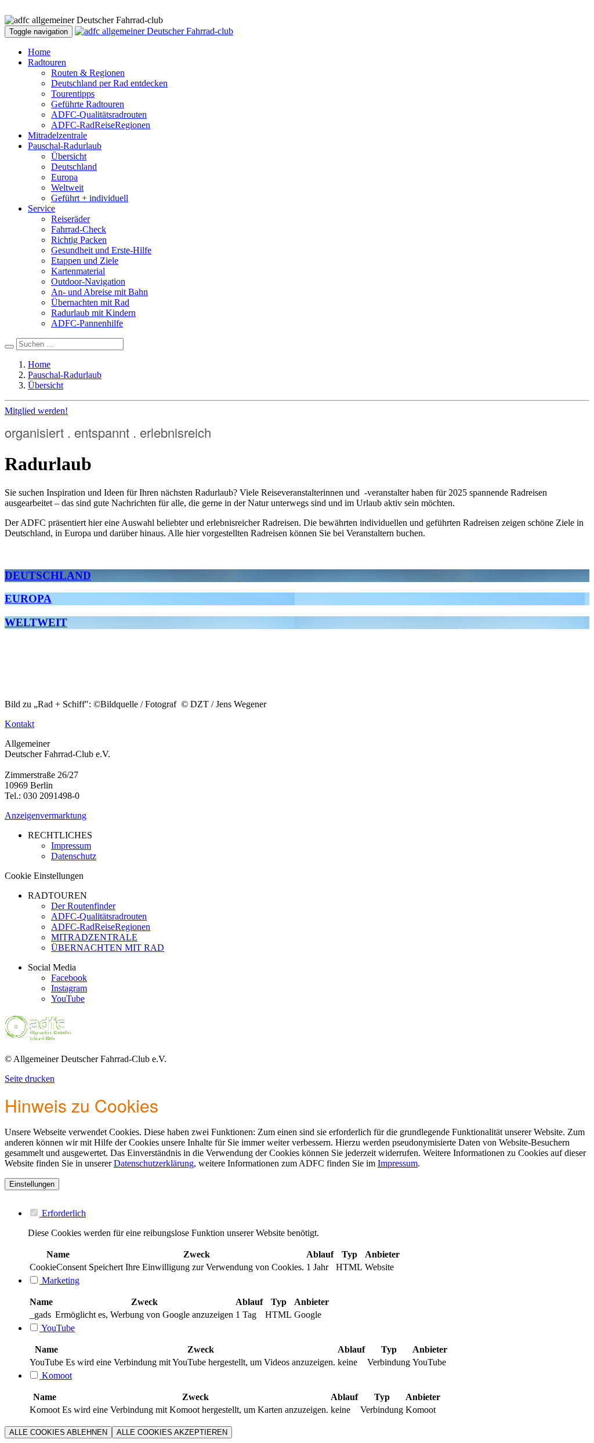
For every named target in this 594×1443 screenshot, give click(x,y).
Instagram (69, 988)
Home (39, 52)
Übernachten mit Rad (90, 302)
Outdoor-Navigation (88, 281)
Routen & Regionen (88, 73)
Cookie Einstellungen (44, 876)
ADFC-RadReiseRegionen (100, 125)
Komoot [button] (55, 1375)
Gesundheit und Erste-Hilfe (101, 250)
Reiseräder (70, 219)
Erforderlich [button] (62, 1213)
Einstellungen (32, 1184)
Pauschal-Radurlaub (65, 146)
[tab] (308, 1213)
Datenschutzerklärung (154, 1163)
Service (41, 208)
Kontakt (19, 724)
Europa (64, 177)
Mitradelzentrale (57, 135)
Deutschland (74, 167)
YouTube (68, 999)
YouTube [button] (57, 1328)
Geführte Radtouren (87, 104)
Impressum (398, 1163)
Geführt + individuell (89, 198)
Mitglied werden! (36, 411)
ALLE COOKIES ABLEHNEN (58, 1432)
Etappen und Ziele (84, 261)
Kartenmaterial (78, 271)
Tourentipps (73, 94)
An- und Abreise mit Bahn (99, 292)
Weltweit (67, 187)
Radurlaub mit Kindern (93, 313)
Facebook (69, 978)
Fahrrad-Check (78, 229)
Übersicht (68, 156)
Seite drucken (30, 1079)
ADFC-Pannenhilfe (87, 323)
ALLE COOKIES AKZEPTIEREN (172, 1432)
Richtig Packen (79, 240)
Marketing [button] (59, 1280)
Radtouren (47, 62)
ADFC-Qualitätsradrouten (99, 114)
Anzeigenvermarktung (45, 815)
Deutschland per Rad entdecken (109, 83)
